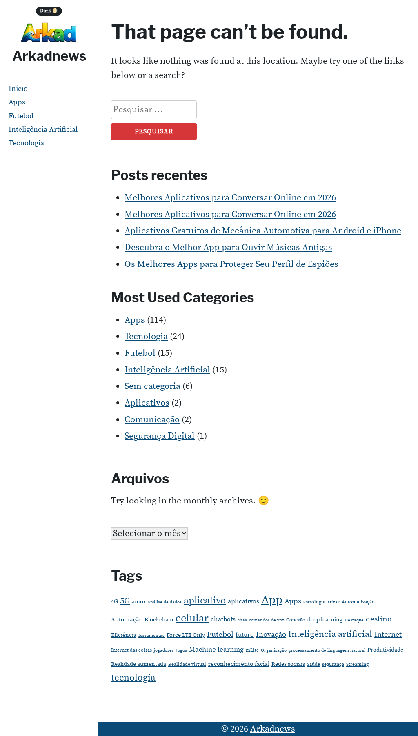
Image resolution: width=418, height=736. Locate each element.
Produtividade (385, 650)
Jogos (181, 650)
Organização (274, 650)
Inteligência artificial (330, 634)
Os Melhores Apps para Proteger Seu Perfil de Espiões (231, 264)
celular (192, 618)
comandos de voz (266, 620)
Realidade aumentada (138, 664)
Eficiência (123, 635)
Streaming (357, 664)
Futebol (21, 116)
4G (114, 601)
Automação (126, 619)
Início (18, 88)
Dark (49, 11)
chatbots (223, 619)
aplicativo (205, 600)
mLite (252, 650)
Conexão (295, 620)
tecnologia (133, 678)
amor (139, 601)
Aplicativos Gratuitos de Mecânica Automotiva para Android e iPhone (263, 230)
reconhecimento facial (238, 664)
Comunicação (152, 419)
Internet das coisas (131, 650)
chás (242, 620)
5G (125, 601)
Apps (17, 102)
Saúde (313, 664)
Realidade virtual (187, 664)
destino (378, 619)
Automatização (358, 602)
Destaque (354, 620)
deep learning (324, 619)
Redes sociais (288, 664)
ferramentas (151, 635)
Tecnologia (26, 143)
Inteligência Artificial (43, 129)
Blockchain (159, 619)
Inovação (271, 634)
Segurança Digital (160, 435)
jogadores (164, 650)
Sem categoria (152, 386)
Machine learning (216, 649)
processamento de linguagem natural (327, 650)
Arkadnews (49, 56)
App (271, 599)
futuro (245, 635)
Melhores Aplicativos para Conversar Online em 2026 (230, 197)
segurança (333, 664)
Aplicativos (147, 402)
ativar (333, 602)
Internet (388, 634)
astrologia (314, 602)
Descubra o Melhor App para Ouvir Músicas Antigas (228, 247)
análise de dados (165, 602)
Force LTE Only (186, 635)
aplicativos (243, 601)
